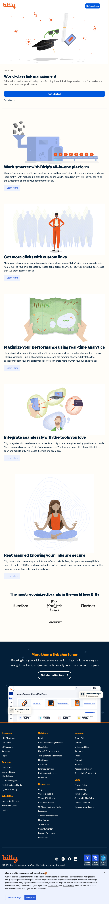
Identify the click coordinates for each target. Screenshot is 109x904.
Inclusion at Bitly (82, 747)
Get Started (54, 93)
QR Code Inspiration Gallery (50, 807)
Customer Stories (46, 802)
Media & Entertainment (48, 751)
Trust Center (44, 824)
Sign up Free (92, 6)
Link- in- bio (7, 767)
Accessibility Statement (85, 773)
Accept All (30, 897)
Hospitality (43, 747)
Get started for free (52, 675)
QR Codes (6, 742)
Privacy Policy (81, 785)
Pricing (5, 810)
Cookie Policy (80, 789)
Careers (78, 742)
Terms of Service (82, 793)
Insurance (42, 764)
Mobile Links (7, 776)
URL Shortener (8, 738)
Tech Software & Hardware (50, 755)
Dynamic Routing (9, 789)
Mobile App (43, 837)
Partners (79, 751)
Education (42, 777)
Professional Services (47, 773)
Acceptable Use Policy (84, 798)
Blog (40, 789)
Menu (104, 6)
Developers (43, 811)
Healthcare (43, 760)
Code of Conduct (82, 802)
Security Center (45, 828)
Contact (78, 760)
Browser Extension (46, 833)
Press (77, 755)
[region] (54, 886)
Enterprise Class (9, 805)
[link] (57, 859)
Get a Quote (9, 100)
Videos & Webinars (46, 798)
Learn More (12, 187)
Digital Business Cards (12, 785)
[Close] (105, 872)
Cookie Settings (14, 897)
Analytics (6, 751)
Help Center (43, 820)
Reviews (78, 764)
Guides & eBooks (45, 793)
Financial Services (46, 768)
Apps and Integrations (48, 815)
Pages (4, 755)
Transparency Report (84, 807)
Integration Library (10, 801)
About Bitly (80, 738)
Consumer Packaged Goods (50, 742)
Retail (40, 738)
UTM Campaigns (9, 780)
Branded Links (8, 772)
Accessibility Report (83, 768)
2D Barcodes (7, 747)
